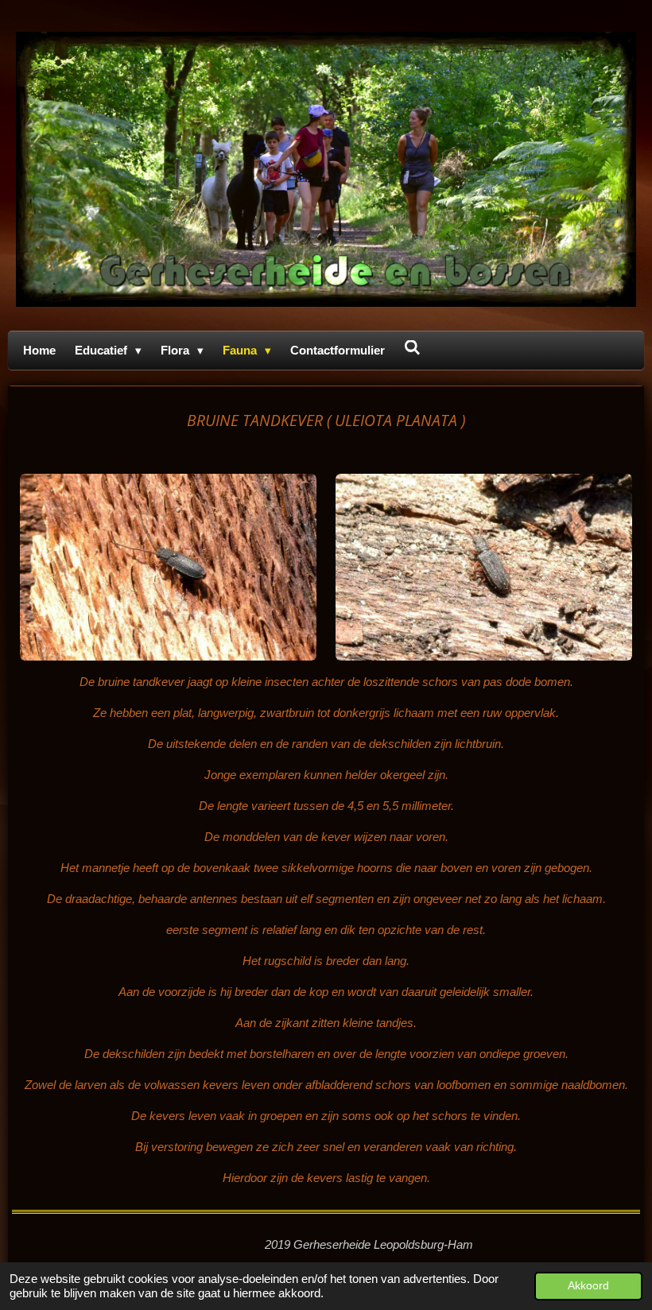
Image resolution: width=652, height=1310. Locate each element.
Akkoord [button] (588, 1286)
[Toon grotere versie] (168, 567)
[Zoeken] (412, 348)
